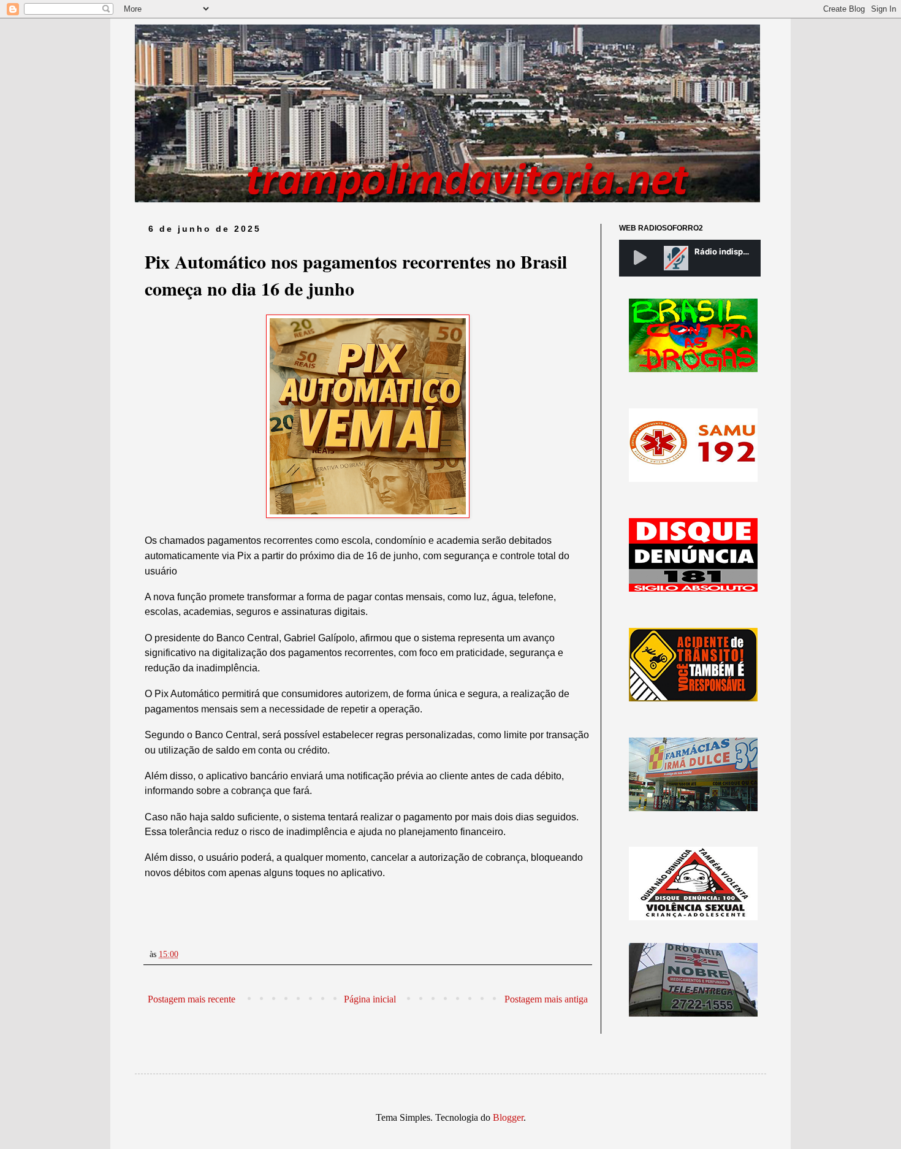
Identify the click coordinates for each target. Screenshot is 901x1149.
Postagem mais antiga (546, 999)
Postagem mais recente (191, 999)
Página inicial (370, 999)
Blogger (508, 1117)
